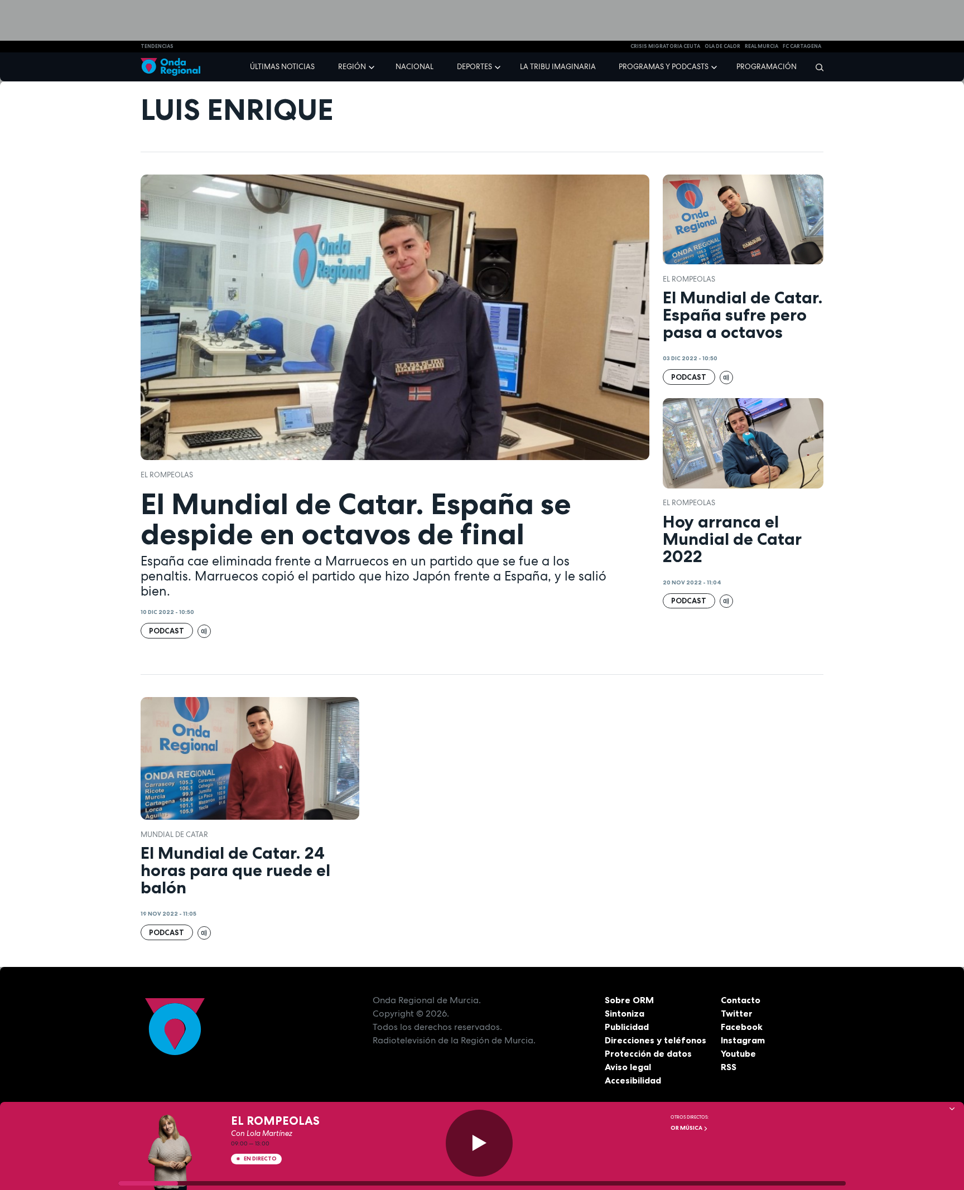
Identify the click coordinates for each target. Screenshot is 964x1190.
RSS (728, 1066)
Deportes (474, 66)
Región (352, 66)
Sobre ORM (629, 999)
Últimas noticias (282, 66)
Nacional (414, 66)
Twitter (737, 1013)
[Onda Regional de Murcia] (170, 67)
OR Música (687, 1127)
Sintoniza (624, 1013)
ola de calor (722, 46)
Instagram (743, 1040)
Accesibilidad (633, 1080)
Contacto (740, 999)
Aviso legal (628, 1066)
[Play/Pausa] (479, 1143)
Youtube (738, 1053)
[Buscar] (815, 67)
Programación (766, 66)
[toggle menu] (372, 66)
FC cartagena (802, 46)
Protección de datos (648, 1053)
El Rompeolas (167, 475)
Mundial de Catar (174, 834)
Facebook (742, 1026)
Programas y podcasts (663, 66)
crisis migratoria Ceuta (665, 46)
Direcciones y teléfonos (655, 1040)
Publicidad (627, 1026)
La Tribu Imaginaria (558, 66)
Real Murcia (761, 46)
